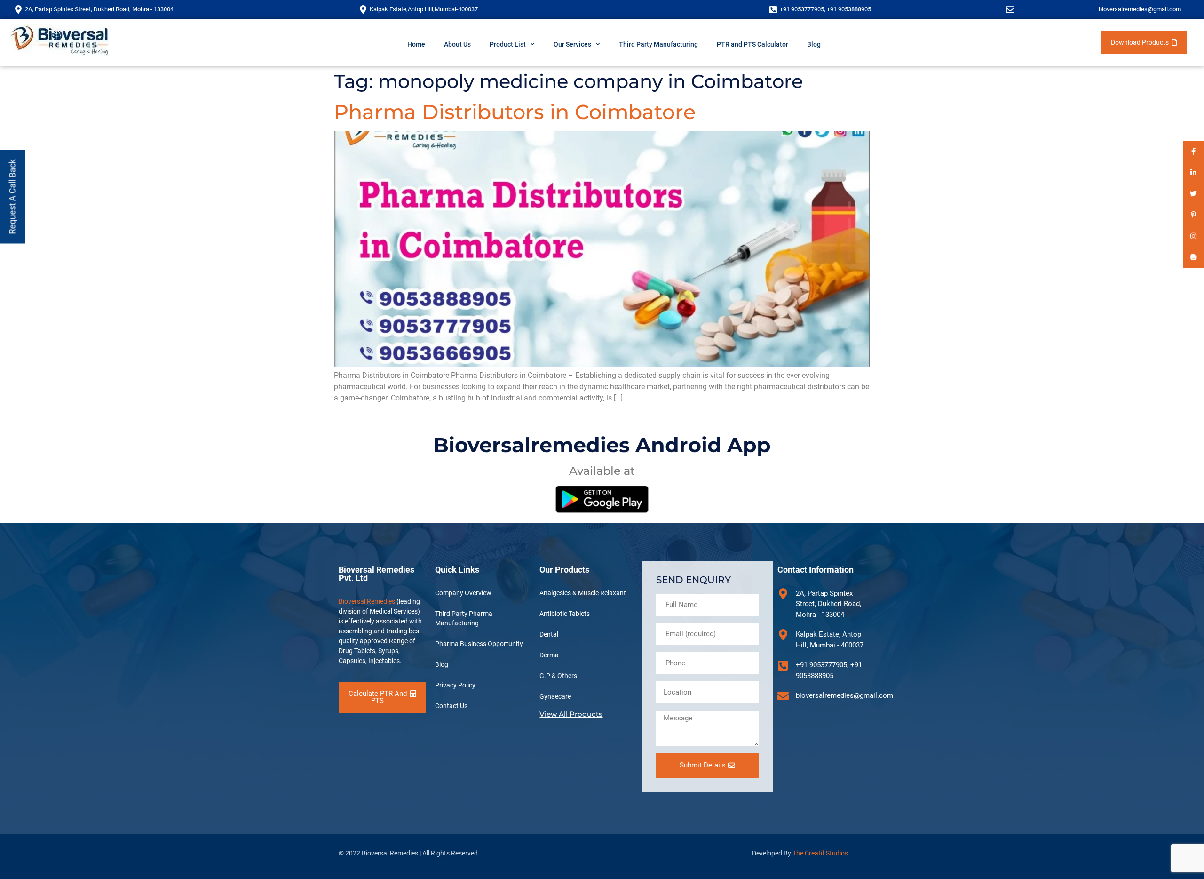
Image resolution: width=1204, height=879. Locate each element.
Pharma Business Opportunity (479, 643)
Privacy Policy (455, 685)
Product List (508, 44)
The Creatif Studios (820, 853)
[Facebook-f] (1193, 151)
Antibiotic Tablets (564, 613)
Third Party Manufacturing (658, 44)
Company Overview (463, 593)
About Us (457, 44)
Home (416, 44)
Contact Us (451, 706)
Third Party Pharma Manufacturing (463, 618)
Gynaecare (555, 696)
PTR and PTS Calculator (752, 44)
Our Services (572, 44)
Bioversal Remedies (367, 601)
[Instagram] (1193, 236)
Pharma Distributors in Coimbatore (515, 111)
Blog (814, 44)
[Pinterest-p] (1193, 214)
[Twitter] (1193, 193)
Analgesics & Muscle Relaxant (582, 593)
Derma (549, 655)
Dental (548, 634)
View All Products (570, 714)
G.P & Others (558, 675)
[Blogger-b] (1193, 257)
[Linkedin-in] (1193, 172)
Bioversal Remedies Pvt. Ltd (376, 574)
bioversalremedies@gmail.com (1140, 9)
